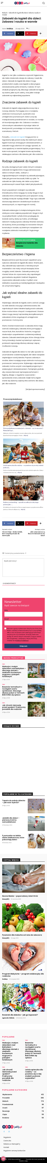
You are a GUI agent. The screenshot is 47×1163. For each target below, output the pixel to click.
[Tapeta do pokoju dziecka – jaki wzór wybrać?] (36, 806)
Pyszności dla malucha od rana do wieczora (22, 935)
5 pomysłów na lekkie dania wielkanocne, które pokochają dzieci (13, 837)
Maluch (4, 13)
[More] (40, 33)
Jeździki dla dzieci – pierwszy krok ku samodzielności (10, 820)
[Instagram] (9, 1132)
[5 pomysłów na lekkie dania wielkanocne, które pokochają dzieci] (36, 841)
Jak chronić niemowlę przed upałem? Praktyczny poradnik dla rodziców (14, 707)
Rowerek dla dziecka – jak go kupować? (20, 1015)
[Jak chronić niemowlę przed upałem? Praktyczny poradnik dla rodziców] (36, 709)
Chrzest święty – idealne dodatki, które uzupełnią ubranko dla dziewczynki (12, 533)
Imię (6, 610)
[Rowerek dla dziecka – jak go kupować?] (23, 997)
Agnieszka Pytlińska (8, 1018)
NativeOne (23, 513)
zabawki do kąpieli (17, 137)
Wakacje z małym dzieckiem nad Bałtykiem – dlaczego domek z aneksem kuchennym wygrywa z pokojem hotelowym (14, 671)
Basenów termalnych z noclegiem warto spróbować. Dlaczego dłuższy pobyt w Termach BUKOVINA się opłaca (13, 691)
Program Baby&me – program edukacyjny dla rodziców (23, 975)
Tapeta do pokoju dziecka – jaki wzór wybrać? (13, 801)
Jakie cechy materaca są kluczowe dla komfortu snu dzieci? (36, 533)
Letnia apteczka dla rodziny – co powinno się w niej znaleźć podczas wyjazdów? (34, 1073)
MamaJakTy (5, 899)
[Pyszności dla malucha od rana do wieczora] (23, 917)
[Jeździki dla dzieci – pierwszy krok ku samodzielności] (36, 823)
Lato (3, 664)
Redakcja (10, 28)
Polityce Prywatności (22, 640)
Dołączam (23, 646)
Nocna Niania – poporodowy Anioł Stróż (20, 896)
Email (6, 619)
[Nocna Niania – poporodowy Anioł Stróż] (23, 879)
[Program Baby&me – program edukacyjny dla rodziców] (23, 956)
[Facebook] (4, 1132)
